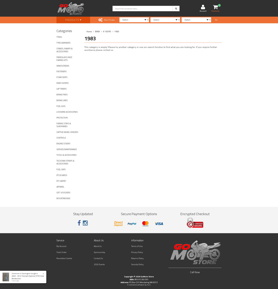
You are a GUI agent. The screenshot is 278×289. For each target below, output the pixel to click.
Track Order (61, 252)
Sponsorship (99, 252)
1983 (116, 31)
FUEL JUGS (60, 106)
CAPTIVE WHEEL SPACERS (67, 132)
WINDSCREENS (62, 65)
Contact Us (98, 258)
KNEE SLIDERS (62, 82)
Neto (149, 285)
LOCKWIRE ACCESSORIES (67, 111)
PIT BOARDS (61, 175)
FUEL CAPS (61, 169)
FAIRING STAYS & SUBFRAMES (63, 125)
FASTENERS (61, 71)
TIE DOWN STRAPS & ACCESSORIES (65, 162)
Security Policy (137, 264)
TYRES (59, 36)
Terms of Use (137, 246)
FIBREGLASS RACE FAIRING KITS (64, 59)
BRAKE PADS (62, 94)
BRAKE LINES (62, 100)
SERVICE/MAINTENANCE (66, 149)
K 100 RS (107, 31)
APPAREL (60, 186)
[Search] (176, 8)
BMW (97, 31)
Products (72, 20)
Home (89, 31)
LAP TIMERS (61, 88)
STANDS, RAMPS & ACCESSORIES (64, 50)
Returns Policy (137, 258)
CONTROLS (61, 137)
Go (216, 19)
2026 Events (99, 264)
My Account (61, 246)
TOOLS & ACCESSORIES (66, 154)
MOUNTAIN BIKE (63, 198)
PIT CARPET (61, 180)
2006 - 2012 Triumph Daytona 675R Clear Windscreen (28, 277)
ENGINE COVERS (63, 143)
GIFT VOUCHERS (63, 192)
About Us (98, 246)
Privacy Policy (137, 252)
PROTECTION (62, 117)
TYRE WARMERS (63, 42)
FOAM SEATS (61, 77)
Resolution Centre (64, 258)
